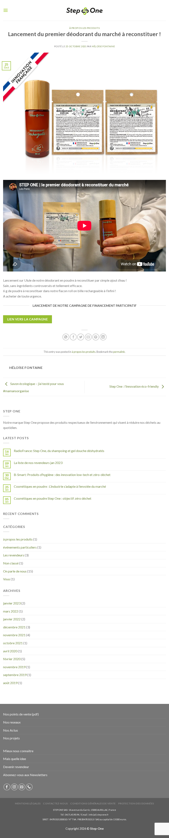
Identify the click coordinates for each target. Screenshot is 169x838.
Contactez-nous (55, 803)
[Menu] (5, 10)
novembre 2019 (14, 667)
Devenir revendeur (16, 767)
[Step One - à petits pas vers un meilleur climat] (84, 10)
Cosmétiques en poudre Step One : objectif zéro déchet (52, 498)
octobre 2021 (13, 643)
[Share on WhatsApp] (65, 337)
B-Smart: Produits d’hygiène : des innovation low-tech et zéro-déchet (62, 475)
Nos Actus (10, 730)
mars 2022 (10, 611)
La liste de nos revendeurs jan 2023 (38, 463)
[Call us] (29, 787)
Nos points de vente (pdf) (21, 714)
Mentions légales (28, 803)
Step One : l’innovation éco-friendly (134, 386)
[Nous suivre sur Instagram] (14, 787)
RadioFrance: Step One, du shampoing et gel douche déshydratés (59, 451)
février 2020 (12, 659)
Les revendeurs (13, 555)
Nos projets (11, 738)
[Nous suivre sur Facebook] (7, 787)
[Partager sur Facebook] (73, 337)
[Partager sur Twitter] (80, 337)
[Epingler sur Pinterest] (95, 337)
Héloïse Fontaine (103, 46)
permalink (119, 351)
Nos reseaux (12, 722)
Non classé (11, 563)
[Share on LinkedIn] (103, 337)
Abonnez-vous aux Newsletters (25, 775)
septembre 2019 (15, 675)
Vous (6, 579)
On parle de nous (15, 571)
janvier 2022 (12, 619)
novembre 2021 (14, 635)
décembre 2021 (14, 627)
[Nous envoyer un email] (21, 787)
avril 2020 (10, 651)
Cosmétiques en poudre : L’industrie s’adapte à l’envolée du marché (60, 486)
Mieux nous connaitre (18, 751)
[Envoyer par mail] (88, 337)
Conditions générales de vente (93, 803)
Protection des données (136, 803)
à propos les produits (84, 28)
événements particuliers (20, 547)
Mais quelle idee (14, 759)
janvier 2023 (12, 603)
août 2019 (10, 683)
